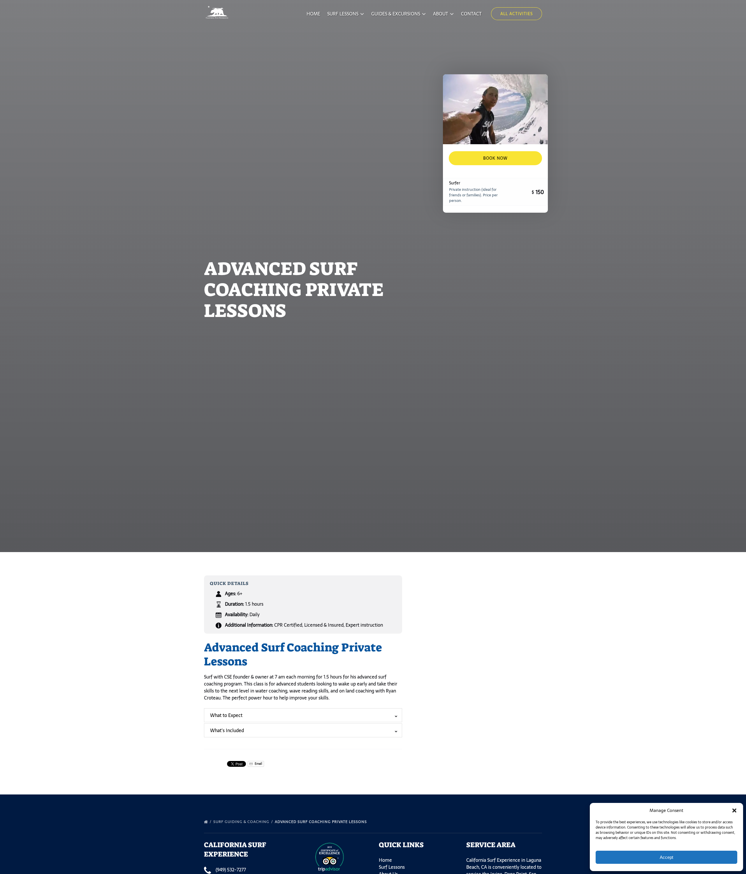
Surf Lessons (392, 867)
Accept (666, 857)
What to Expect (226, 715)
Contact (471, 13)
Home (313, 13)
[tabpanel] (495, 109)
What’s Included (227, 730)
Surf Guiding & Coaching (241, 822)
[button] (734, 810)
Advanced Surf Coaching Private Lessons (321, 822)
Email (258, 763)
